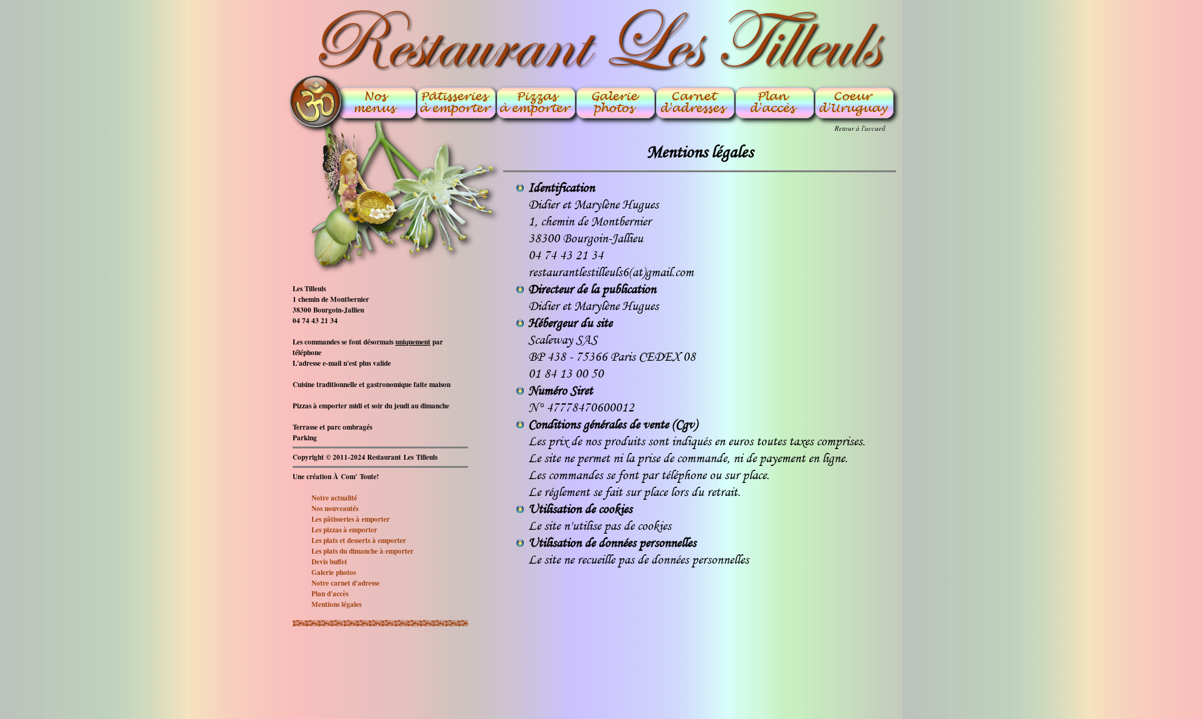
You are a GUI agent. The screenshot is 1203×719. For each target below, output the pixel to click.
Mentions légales (336, 604)
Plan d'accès (329, 593)
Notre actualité (334, 497)
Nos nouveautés (334, 508)
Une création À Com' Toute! (336, 476)
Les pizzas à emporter (344, 529)
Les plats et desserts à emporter (358, 540)
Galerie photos (333, 572)
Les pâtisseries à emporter (350, 519)
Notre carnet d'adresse (345, 582)
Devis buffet (329, 561)
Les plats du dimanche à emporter (362, 551)
